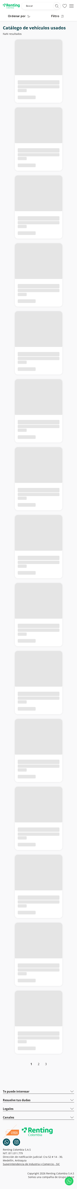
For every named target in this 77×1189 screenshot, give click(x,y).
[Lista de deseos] (64, 6)
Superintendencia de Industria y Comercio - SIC (31, 1164)
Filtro (55, 16)
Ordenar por (17, 16)
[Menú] (71, 6)
